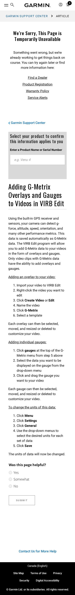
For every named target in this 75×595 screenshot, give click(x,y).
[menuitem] (12, 5)
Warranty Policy (37, 91)
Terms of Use (38, 573)
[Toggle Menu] (2, 4)
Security (24, 580)
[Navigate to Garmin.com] (37, 5)
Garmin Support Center (27, 16)
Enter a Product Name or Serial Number (36, 149)
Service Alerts (38, 98)
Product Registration (37, 84)
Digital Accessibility (47, 580)
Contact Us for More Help (37, 551)
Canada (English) (38, 565)
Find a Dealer (37, 78)
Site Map (18, 573)
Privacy (57, 573)
